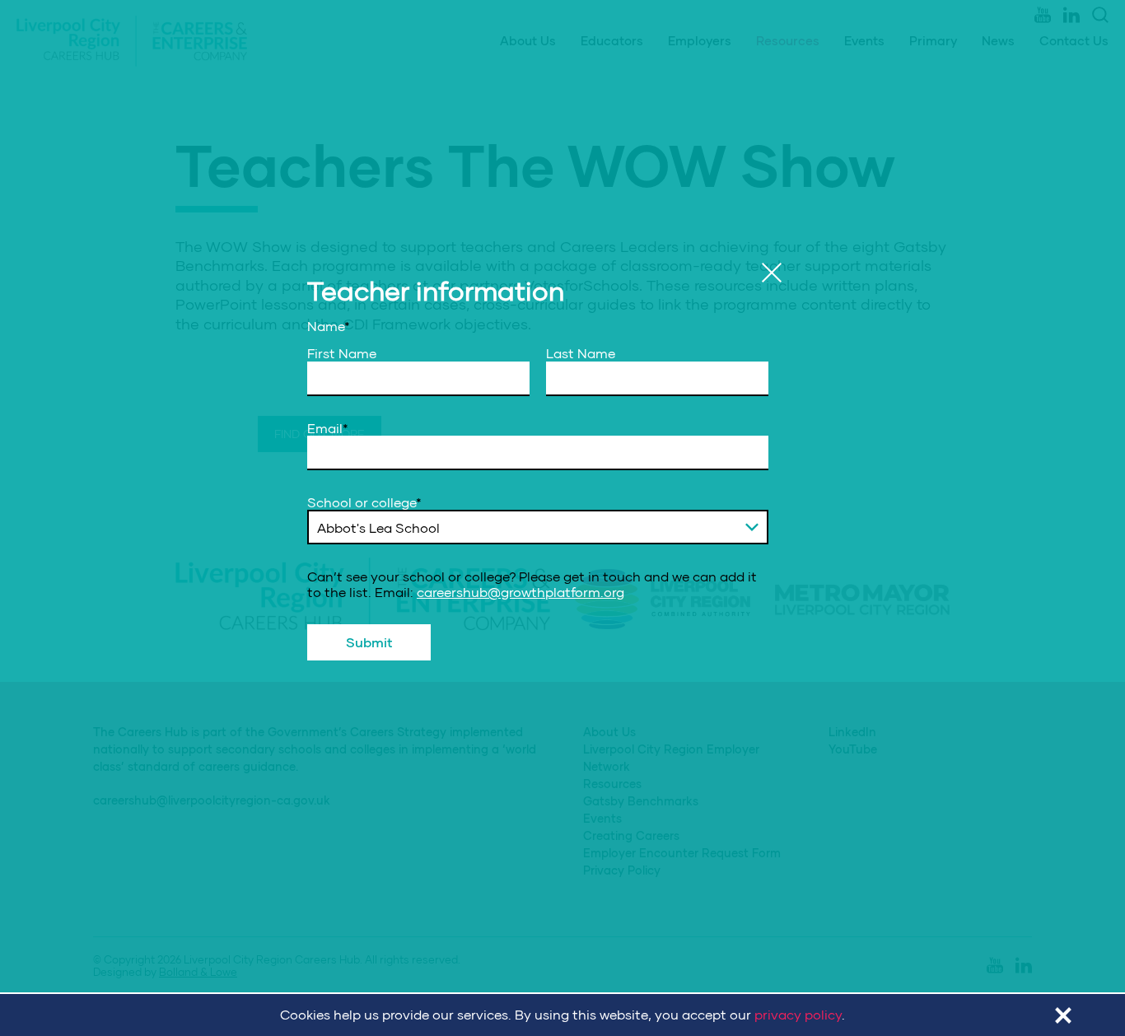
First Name (341, 353)
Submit (369, 642)
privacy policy (798, 1014)
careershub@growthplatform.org (520, 591)
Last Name (580, 353)
